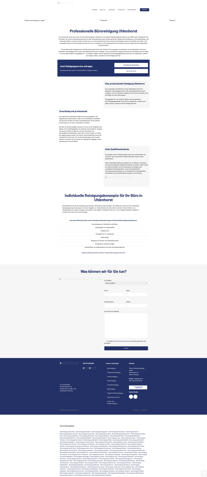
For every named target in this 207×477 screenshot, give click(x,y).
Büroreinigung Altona (132, 432)
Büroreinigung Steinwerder (123, 469)
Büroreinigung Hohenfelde (68, 452)
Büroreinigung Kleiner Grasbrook (78, 454)
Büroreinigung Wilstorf (67, 475)
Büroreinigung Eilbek (105, 440)
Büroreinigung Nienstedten (127, 460)
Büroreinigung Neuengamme (124, 458)
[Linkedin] (131, 397)
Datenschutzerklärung (121, 341)
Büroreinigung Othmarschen (107, 463)
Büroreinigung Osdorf (91, 463)
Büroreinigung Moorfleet (90, 458)
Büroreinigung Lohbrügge (81, 456)
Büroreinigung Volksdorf (67, 473)
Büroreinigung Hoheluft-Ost (118, 450)
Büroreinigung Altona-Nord (87, 434)
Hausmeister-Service (113, 397)
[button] (103, 10)
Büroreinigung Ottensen (124, 463)
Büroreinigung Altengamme (100, 432)
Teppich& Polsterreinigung (115, 393)
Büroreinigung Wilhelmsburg (135, 473)
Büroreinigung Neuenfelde (106, 458)
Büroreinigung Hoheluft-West (136, 450)
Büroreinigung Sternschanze (75, 471)
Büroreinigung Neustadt (95, 460)
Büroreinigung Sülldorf (92, 471)
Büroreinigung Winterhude (82, 475)
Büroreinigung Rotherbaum (78, 467)
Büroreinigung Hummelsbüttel (98, 452)
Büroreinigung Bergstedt (86, 436)
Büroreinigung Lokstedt (97, 456)
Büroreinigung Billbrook (102, 436)
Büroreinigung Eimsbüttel (120, 440)
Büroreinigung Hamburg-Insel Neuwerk (77, 446)
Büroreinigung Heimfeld (102, 450)
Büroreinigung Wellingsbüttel (117, 473)
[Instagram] (135, 397)
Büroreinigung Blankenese (68, 438)
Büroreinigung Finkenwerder (104, 442)
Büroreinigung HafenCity (119, 444)
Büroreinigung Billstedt (117, 436)
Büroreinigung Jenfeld (131, 452)
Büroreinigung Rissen (107, 465)
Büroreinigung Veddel (137, 471)
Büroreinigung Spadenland (90, 469)
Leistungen (112, 9)
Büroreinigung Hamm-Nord (68, 448)
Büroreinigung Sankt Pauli (113, 467)
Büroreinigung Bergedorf (70, 436)
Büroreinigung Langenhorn (130, 454)
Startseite (94, 9)
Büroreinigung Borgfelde (84, 438)
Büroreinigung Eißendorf (136, 440)
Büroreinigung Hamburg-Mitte (99, 446)
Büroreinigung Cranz (114, 438)
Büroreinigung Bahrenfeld (103, 434)
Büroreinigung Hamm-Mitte (136, 446)
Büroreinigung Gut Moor (103, 444)
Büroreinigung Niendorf (111, 460)
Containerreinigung (112, 385)
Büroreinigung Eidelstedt (90, 440)
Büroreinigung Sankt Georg (96, 467)
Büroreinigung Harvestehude (68, 450)
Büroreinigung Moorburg (74, 458)
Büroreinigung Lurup (111, 456)
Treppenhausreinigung (113, 372)
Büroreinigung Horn (83, 452)
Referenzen (121, 9)
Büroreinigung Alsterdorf (83, 432)
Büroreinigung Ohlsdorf (77, 463)
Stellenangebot (131, 9)
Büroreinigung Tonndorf (123, 471)
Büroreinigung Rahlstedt (76, 465)
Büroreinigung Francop (120, 442)
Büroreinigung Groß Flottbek (86, 444)
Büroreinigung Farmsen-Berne (85, 442)
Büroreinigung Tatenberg (107, 471)
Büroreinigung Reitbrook (92, 465)
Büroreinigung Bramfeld (100, 438)
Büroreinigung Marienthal (126, 456)
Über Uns (102, 9)
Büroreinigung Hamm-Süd (85, 448)
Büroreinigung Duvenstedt (74, 440)
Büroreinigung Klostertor (96, 454)
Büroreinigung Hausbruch (86, 450)
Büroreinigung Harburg (134, 448)
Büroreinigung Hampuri (119, 448)
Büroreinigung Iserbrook (115, 452)
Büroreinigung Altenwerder (117, 432)
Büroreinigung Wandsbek (99, 473)
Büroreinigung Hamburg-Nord (118, 446)
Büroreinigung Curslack (128, 438)
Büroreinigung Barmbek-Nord (121, 434)
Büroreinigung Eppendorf (67, 442)
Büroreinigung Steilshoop (106, 469)
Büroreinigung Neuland (81, 460)
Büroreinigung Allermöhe (67, 432)
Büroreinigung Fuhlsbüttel (136, 442)
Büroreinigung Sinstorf (74, 469)
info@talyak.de (138, 378)
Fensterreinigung (112, 376)
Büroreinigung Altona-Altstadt (69, 434)
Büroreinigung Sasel (128, 467)
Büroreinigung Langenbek (113, 454)
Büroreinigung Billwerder (132, 436)
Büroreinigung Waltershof (83, 473)
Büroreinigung (111, 368)
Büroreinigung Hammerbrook (103, 448)
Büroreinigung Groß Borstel (68, 444)
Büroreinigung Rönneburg (122, 465)
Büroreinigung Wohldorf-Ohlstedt (101, 475)
